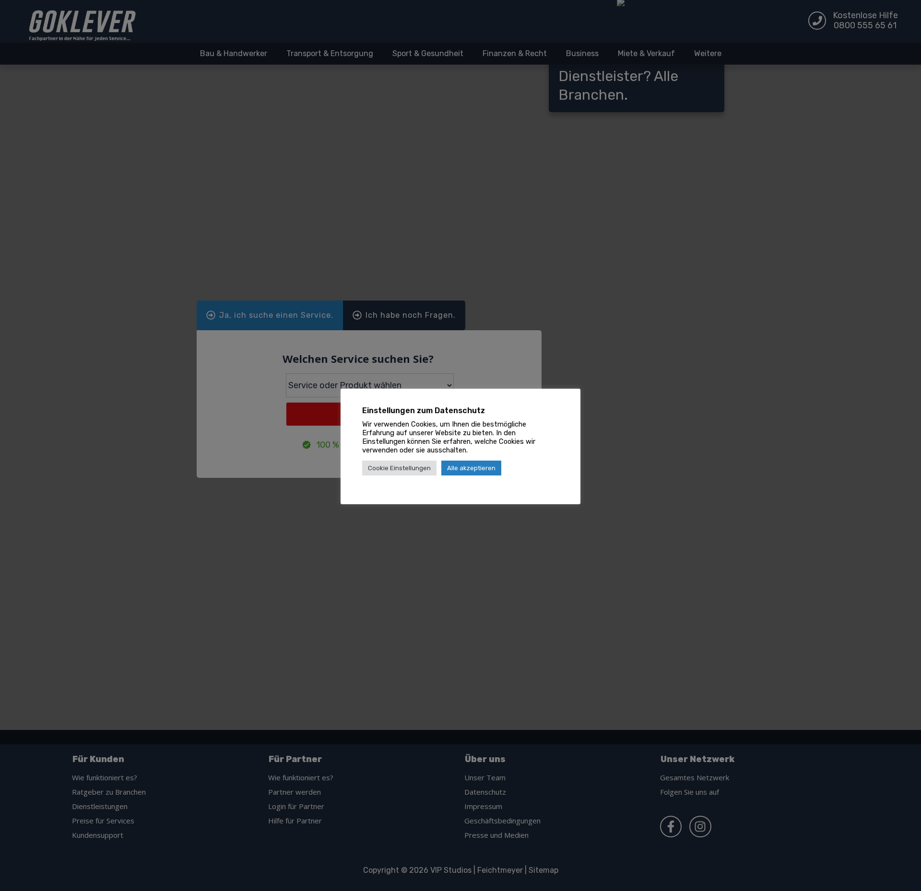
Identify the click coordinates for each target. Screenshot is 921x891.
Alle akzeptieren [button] (471, 468)
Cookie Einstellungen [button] (399, 468)
